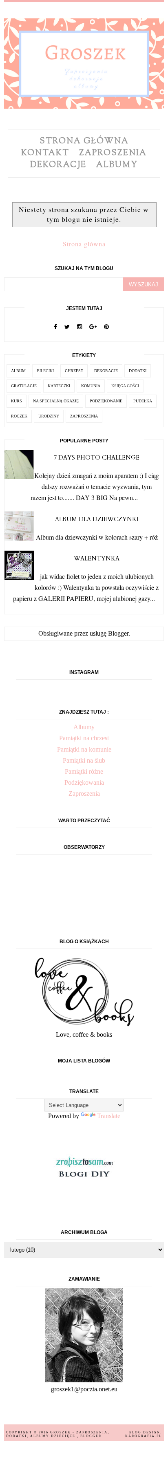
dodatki (137, 370)
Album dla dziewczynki (97, 519)
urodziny (48, 416)
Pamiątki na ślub (84, 760)
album (18, 370)
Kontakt (45, 153)
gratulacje (24, 386)
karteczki (59, 386)
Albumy (117, 165)
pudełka (142, 401)
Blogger (118, 633)
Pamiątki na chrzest (84, 737)
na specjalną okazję (56, 401)
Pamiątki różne (84, 771)
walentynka (96, 558)
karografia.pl (143, 1436)
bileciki (45, 370)
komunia (90, 386)
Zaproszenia (113, 153)
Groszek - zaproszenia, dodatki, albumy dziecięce (57, 1434)
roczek (19, 416)
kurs (16, 401)
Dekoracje (58, 165)
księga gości (125, 386)
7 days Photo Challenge (96, 458)
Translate (108, 1115)
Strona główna (84, 141)
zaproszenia (84, 416)
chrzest (74, 370)
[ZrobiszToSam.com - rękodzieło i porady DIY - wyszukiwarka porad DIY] (84, 1181)
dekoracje (106, 370)
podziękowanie (106, 401)
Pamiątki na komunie (84, 749)
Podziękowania (84, 782)
